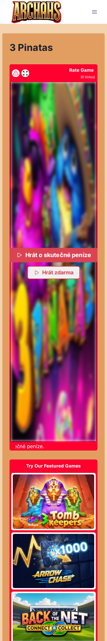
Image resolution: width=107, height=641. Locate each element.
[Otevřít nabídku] (94, 11)
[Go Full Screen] (25, 73)
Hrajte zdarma (53, 501)
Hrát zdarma (57, 272)
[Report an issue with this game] (16, 73)
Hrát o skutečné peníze (58, 254)
